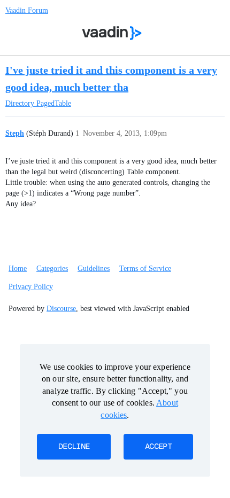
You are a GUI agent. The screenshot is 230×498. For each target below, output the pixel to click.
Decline (73, 446)
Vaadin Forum (26, 10)
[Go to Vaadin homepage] (112, 33)
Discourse (61, 309)
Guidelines (94, 268)
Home (18, 268)
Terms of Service (145, 268)
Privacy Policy (31, 287)
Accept (158, 446)
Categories (52, 268)
